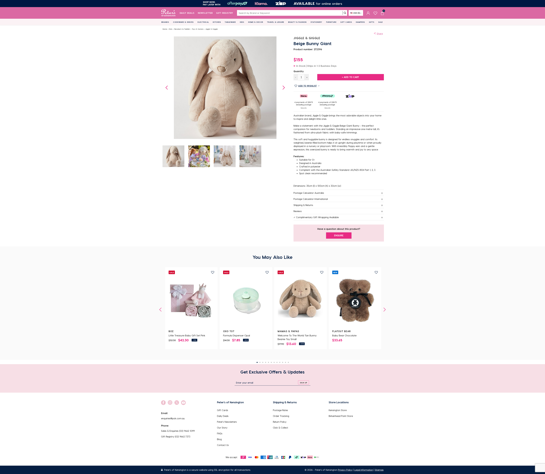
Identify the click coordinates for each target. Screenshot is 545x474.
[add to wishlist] (212, 272)
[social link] (163, 402)
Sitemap (379, 469)
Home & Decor (255, 22)
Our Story (222, 427)
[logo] (168, 13)
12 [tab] (288, 362)
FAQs (219, 433)
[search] (345, 13)
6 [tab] (271, 362)
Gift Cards (346, 22)
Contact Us (223, 445)
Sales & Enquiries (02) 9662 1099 (178, 430)
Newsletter (205, 13)
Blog (219, 439)
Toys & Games (197, 29)
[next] (383, 309)
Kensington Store (338, 410)
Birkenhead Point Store (341, 416)
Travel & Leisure (275, 22)
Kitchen (217, 22)
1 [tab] (257, 362)
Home (165, 29)
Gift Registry (224, 13)
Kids (242, 22)
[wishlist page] (375, 13)
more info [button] (304, 108)
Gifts (371, 22)
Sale (380, 22)
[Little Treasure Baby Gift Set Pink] (191, 300)
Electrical (203, 22)
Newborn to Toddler (182, 29)
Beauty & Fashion (297, 22)
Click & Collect (280, 427)
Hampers (360, 22)
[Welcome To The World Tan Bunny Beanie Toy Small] (300, 300)
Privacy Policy (345, 469)
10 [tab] (282, 362)
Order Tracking (281, 416)
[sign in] (368, 13)
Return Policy (279, 421)
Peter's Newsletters (227, 421)
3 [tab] (262, 362)
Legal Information (363, 469)
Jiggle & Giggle (211, 29)
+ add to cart (350, 77)
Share (380, 33)
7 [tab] (274, 362)
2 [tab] (259, 362)
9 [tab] (279, 362)
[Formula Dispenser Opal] (246, 300)
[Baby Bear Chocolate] (355, 300)
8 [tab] (276, 362)
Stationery (316, 22)
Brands (165, 22)
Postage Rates (280, 410)
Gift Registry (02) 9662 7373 (175, 436)
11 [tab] (285, 362)
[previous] (161, 309)
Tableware (230, 22)
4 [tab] (265, 362)
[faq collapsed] (382, 193)
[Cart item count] (382, 13)
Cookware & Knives (183, 22)
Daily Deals (187, 13)
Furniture (331, 22)
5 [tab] (268, 362)
